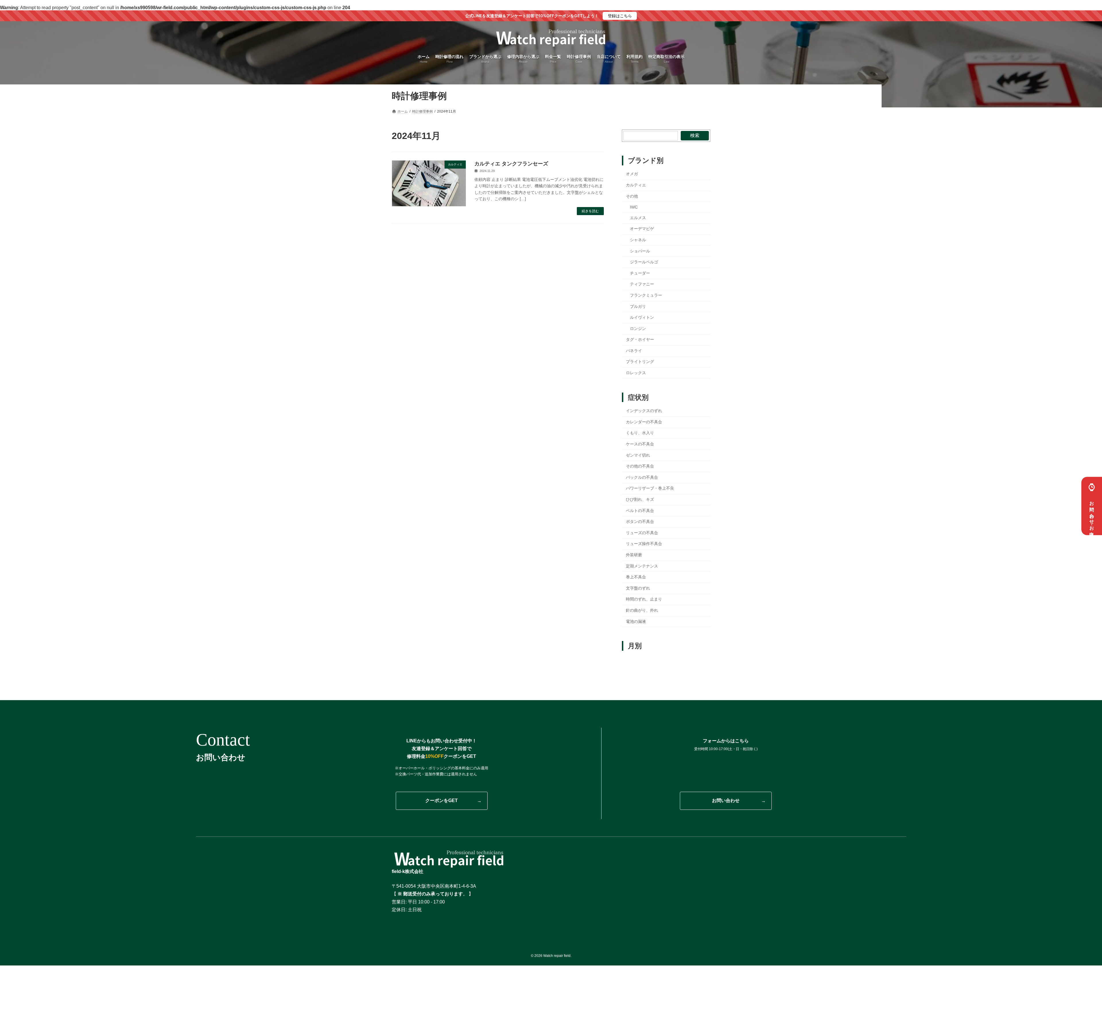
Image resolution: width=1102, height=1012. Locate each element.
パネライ (634, 350)
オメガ (632, 173)
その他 (632, 196)
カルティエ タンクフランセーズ (511, 164)
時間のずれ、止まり (644, 599)
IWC (634, 207)
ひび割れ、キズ (640, 499)
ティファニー (642, 284)
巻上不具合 (636, 577)
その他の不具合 (640, 466)
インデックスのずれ (644, 410)
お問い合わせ (726, 800)
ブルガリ (638, 306)
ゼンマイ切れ (638, 455)
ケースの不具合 (640, 444)
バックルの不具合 (642, 477)
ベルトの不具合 (640, 510)
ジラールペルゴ (644, 262)
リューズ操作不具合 (644, 543)
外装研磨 (634, 555)
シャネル (638, 239)
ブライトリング (640, 361)
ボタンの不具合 (640, 521)
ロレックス (636, 372)
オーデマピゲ (642, 228)
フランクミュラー (646, 295)
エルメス (638, 217)
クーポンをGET (441, 800)
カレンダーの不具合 (644, 422)
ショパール (640, 251)
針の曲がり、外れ (642, 610)
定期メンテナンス (642, 566)
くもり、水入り (640, 432)
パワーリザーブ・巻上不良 (650, 488)
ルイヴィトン (642, 317)
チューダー (640, 273)
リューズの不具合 (642, 532)
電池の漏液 (636, 621)
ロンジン (638, 328)
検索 (694, 135)
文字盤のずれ (638, 588)
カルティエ (636, 185)
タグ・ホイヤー (640, 339)
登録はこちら (620, 15)
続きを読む (590, 211)
